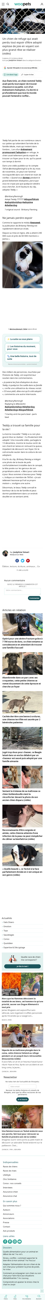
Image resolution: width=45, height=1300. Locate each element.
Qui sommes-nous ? (12, 1205)
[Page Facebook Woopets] (5, 1241)
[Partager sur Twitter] (22, 560)
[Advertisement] (22, 521)
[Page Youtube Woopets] (19, 1241)
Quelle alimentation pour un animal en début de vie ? (20, 1253)
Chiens (6, 1298)
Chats (15, 1298)
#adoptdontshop (13, 202)
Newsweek (35, 222)
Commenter (34, 598)
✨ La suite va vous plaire (20, 339)
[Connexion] (42, 4)
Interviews (7, 1187)
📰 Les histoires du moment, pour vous (21, 347)
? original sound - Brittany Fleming (21, 209)
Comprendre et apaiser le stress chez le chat (21, 1283)
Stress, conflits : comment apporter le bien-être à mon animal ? (20, 1259)
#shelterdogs (11, 409)
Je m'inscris (22, 1099)
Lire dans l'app (11, 75)
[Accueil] (22, 4)
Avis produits (9, 1231)
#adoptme (27, 202)
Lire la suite (23, 570)
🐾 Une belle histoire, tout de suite (21, 357)
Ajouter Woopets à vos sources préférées (22, 68)
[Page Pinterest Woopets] (10, 1241)
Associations (8, 1218)
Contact (6, 1226)
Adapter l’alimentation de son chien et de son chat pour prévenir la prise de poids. (21, 1267)
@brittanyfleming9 (14, 196)
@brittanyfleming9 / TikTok (18, 329)
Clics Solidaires (26, 1298)
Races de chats (9, 1170)
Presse (6, 1222)
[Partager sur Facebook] (17, 560)
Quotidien (8, 943)
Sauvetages (9, 935)
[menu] (3, 4)
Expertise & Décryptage (14, 947)
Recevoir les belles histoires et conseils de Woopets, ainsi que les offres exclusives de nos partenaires (22, 1092)
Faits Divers (9, 922)
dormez (26, 177)
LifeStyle (7, 1175)
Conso (6, 939)
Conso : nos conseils (12, 1183)
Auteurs (6, 1209)
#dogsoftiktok (31, 199)
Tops (6, 930)
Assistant (38, 1298)
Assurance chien (10, 1191)
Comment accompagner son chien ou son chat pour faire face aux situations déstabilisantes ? (22, 1275)
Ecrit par (12, 60)
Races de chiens (10, 1166)
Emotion (7, 926)
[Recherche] (8, 4)
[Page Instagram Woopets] (15, 1241)
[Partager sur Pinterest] (28, 560)
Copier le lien (29, 75)
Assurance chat (10, 1196)
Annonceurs (8, 1214)
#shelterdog (11, 205)
